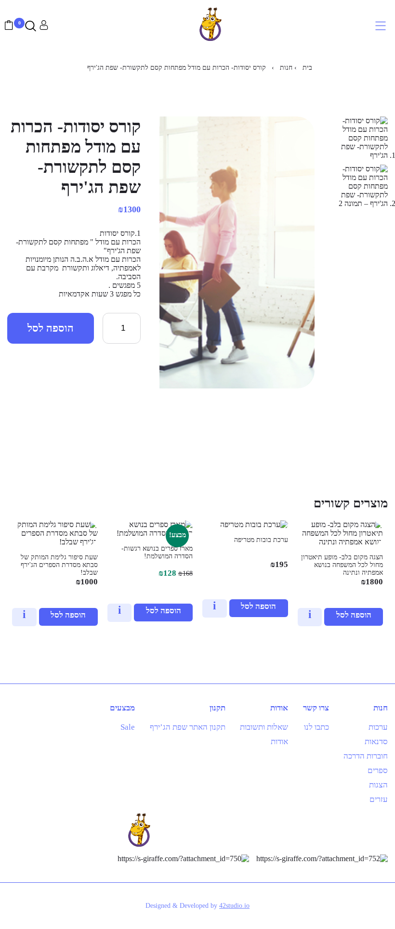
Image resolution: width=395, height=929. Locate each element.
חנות (286, 67)
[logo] (210, 44)
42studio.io (234, 905)
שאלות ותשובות (264, 727)
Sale (127, 727)
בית (307, 67)
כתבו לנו (316, 727)
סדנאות (376, 741)
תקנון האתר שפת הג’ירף (187, 727)
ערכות (378, 727)
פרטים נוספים (307, 617)
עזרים (378, 799)
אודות (279, 741)
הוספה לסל (50, 328)
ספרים (378, 770)
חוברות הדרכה (365, 756)
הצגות (378, 784)
